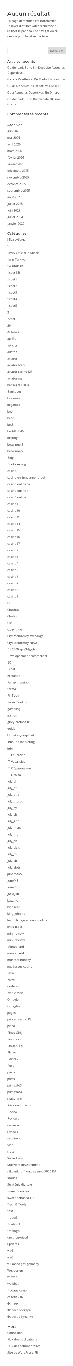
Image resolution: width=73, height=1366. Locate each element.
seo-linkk (13, 1138)
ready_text (14, 1099)
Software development (23, 1165)
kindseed (13, 907)
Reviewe (13, 1118)
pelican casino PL (19, 1019)
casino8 (12, 590)
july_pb (12, 841)
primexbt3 (14, 1085)
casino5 (12, 570)
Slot (10, 1145)
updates (13, 1244)
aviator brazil (16, 365)
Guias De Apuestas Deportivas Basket (34, 86)
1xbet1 (12, 279)
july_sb (12, 861)
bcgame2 (13, 398)
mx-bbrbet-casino (19, 966)
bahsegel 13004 (18, 385)
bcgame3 (13, 405)
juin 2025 (13, 210)
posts (11, 1072)
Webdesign (15, 1270)
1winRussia (15, 266)
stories (12, 1178)
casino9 (12, 596)
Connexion (15, 1333)
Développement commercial (27, 656)
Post (10, 1066)
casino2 (12, 550)
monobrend (15, 953)
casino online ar (18, 491)
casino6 (12, 577)
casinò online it (18, 497)
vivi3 (10, 1257)
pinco (11, 1026)
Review (12, 1112)
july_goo (13, 821)
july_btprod (15, 801)
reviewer (13, 1125)
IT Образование (19, 768)
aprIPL (11, 339)
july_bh (12, 781)
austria (12, 352)
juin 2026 (13, 131)
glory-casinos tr (18, 722)
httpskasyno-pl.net (20, 735)
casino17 (13, 544)
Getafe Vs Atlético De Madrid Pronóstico (36, 79)
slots (10, 1151)
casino (11, 471)
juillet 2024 (15, 217)
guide (11, 728)
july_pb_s (13, 847)
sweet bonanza (18, 1191)
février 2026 (15, 157)
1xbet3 (12, 292)
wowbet (13, 1284)
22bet (11, 319)
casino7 (12, 583)
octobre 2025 (16, 184)
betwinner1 (15, 444)
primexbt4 (14, 1092)
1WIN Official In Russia (23, 253)
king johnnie (16, 914)
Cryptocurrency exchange (25, 636)
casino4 (12, 563)
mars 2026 (14, 151)
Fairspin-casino (18, 682)
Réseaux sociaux (19, 1105)
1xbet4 (12, 299)
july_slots (14, 867)
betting (12, 438)
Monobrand (15, 947)
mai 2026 (13, 138)
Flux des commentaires (23, 1346)
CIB (9, 623)
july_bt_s (13, 795)
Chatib (11, 616)
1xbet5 (12, 306)
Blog (10, 458)
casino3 (12, 557)
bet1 (10, 411)
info (10, 748)
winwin (12, 1277)
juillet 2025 (15, 204)
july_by (12, 808)
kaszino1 (13, 900)
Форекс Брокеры (19, 1310)
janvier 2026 (15, 164)
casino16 (13, 537)
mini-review (15, 933)
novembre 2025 (18, 177)
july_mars (14, 828)
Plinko (11, 1052)
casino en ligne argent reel (26, 477)
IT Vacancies (16, 761)
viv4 (10, 1250)
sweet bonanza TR (20, 1198)
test (10, 1211)
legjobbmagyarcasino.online (27, 920)
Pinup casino (16, 1039)
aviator (12, 358)
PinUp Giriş (15, 1046)
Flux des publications (22, 1339)
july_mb (12, 834)
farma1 (12, 689)
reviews (12, 1132)
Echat (11, 669)
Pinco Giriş (14, 1033)
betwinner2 (15, 451)
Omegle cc (14, 1006)
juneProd (13, 887)
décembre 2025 (18, 171)
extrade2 (13, 676)
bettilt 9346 (15, 431)
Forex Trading (17, 702)
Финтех (13, 1303)
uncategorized (17, 1237)
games (12, 715)
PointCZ (13, 1059)
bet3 (10, 425)
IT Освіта (14, 775)
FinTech (13, 695)
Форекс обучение (20, 1317)
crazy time (14, 629)
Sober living (15, 1158)
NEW (10, 973)
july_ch (12, 814)
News (11, 980)
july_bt (12, 788)
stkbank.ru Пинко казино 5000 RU (31, 1171)
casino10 (13, 511)
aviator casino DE (19, 372)
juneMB (13, 881)
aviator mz (14, 378)
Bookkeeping (16, 464)
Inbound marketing (21, 742)
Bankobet (14, 392)
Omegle (13, 1000)
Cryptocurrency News (22, 643)
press (11, 1079)
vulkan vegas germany (23, 1264)
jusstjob (13, 894)
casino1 (12, 504)
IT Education (16, 755)
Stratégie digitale (19, 1184)
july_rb (11, 854)
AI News (13, 332)
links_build (14, 927)
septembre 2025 (18, 190)
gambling (14, 709)
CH (9, 603)
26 (9, 325)
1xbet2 (12, 286)
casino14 (13, 524)
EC (9, 662)
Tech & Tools (16, 1204)
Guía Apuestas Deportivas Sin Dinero (33, 92)
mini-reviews (16, 940)
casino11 (13, 517)
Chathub (13, 610)
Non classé (15, 993)
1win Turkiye (16, 259)
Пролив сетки (17, 1290)
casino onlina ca (18, 484)
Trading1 (13, 1224)
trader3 (12, 1217)
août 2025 (14, 197)
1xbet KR (13, 272)
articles (12, 345)
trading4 (13, 1231)
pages (11, 1013)
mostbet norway (19, 960)
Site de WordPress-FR (22, 1352)
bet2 (10, 418)
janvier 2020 (15, 224)
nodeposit (14, 986)
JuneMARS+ (15, 874)
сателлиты (15, 1297)
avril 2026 (14, 144)
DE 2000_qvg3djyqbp (21, 649)
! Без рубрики (17, 239)
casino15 (13, 530)
